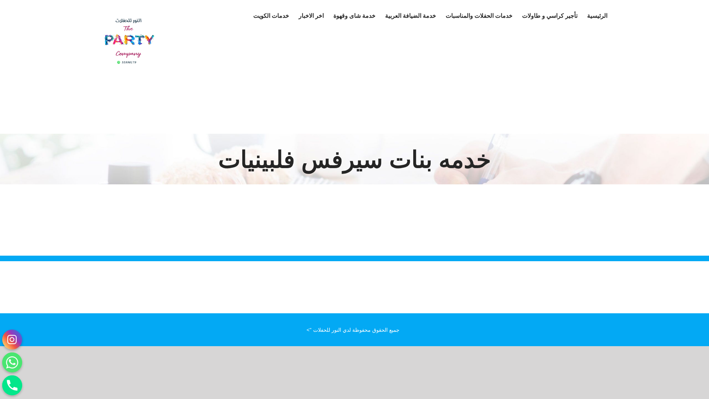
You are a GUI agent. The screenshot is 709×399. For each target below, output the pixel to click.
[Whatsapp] (12, 362)
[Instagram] (12, 339)
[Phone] (12, 385)
